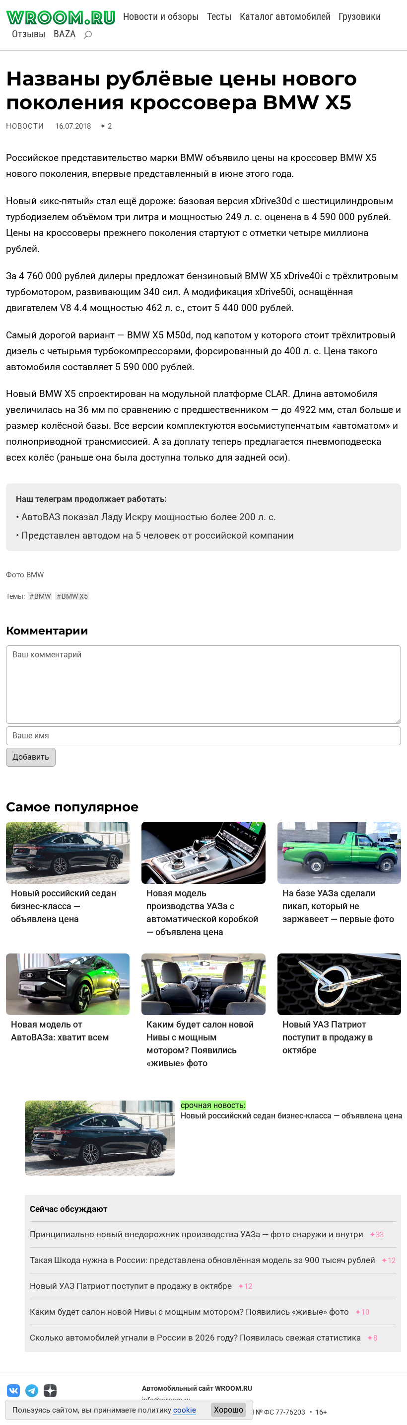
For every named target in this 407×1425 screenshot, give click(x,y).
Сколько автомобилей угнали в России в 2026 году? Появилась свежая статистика (195, 1338)
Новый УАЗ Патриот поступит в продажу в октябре (327, 1037)
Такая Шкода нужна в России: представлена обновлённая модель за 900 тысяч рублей (202, 1260)
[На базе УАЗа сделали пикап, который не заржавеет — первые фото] (339, 852)
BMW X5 (72, 596)
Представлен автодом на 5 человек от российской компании (157, 535)
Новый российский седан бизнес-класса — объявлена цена (63, 906)
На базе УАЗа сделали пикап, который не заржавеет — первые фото (338, 906)
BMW (40, 596)
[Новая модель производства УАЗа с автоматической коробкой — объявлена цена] (203, 852)
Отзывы (29, 34)
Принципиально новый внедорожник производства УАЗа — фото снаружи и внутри (196, 1234)
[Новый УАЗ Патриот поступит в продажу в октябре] (339, 983)
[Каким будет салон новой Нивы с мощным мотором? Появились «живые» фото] (203, 983)
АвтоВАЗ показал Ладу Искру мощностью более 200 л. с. (148, 517)
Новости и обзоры (161, 16)
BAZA (65, 34)
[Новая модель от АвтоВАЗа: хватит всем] (68, 983)
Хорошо (228, 1410)
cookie (184, 1410)
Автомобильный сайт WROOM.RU (197, 1388)
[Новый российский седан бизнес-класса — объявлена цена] (68, 852)
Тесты (219, 16)
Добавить (30, 757)
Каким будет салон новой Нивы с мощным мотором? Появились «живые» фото (189, 1312)
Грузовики (360, 16)
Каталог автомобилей (285, 16)
